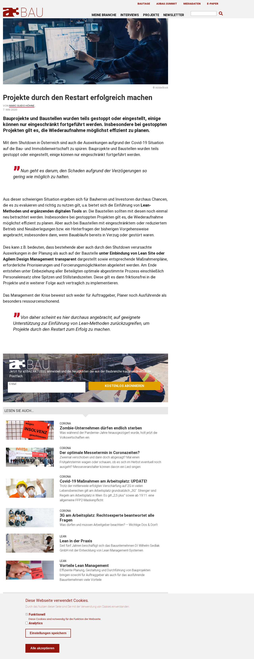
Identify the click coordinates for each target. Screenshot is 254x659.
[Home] (23, 12)
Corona (65, 423)
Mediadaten (192, 3)
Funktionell (37, 614)
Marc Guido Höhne (21, 105)
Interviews (129, 15)
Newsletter (173, 15)
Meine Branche (104, 15)
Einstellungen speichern (48, 633)
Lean (63, 536)
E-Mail (12, 383)
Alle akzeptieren (42, 648)
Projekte (151, 15)
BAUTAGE (144, 3)
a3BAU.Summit (166, 3)
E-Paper (212, 3)
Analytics (36, 623)
